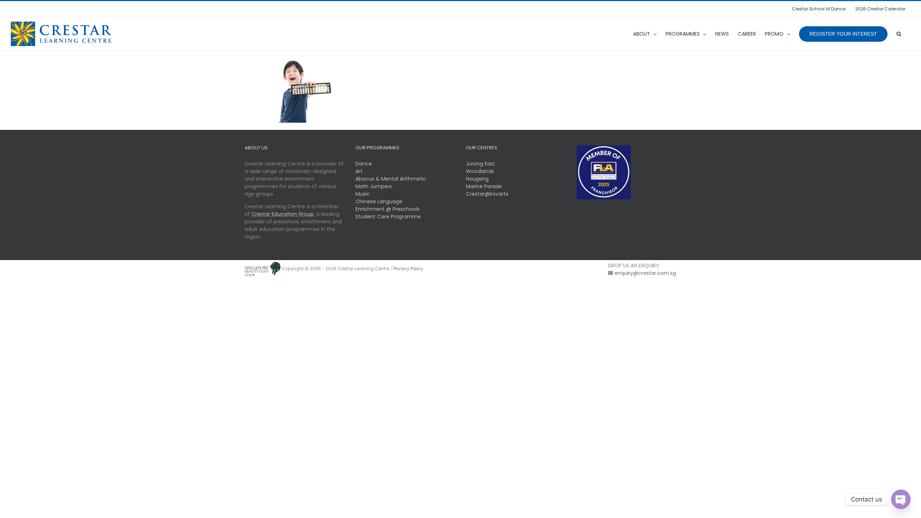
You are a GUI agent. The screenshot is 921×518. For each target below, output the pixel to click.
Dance (363, 163)
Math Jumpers (373, 186)
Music (362, 193)
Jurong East (480, 163)
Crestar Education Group (282, 214)
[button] (899, 33)
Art (359, 171)
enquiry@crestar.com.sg (645, 273)
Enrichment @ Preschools (387, 209)
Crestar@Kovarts (487, 193)
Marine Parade (484, 186)
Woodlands (480, 171)
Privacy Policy (408, 268)
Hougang (477, 178)
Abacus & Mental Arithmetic (390, 178)
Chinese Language (378, 201)
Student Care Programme (388, 216)
